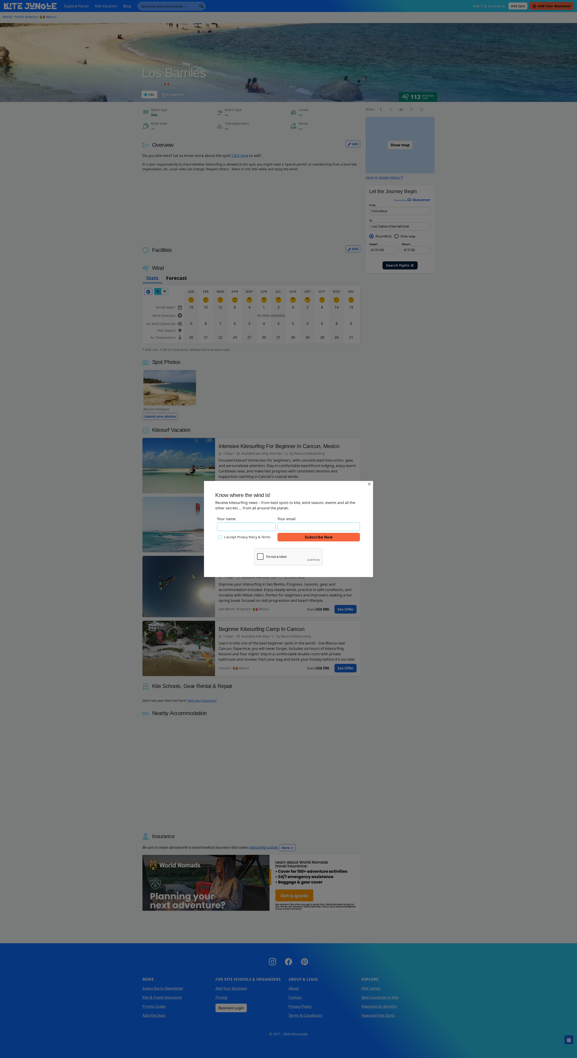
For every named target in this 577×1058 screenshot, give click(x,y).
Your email (286, 518)
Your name (226, 518)
